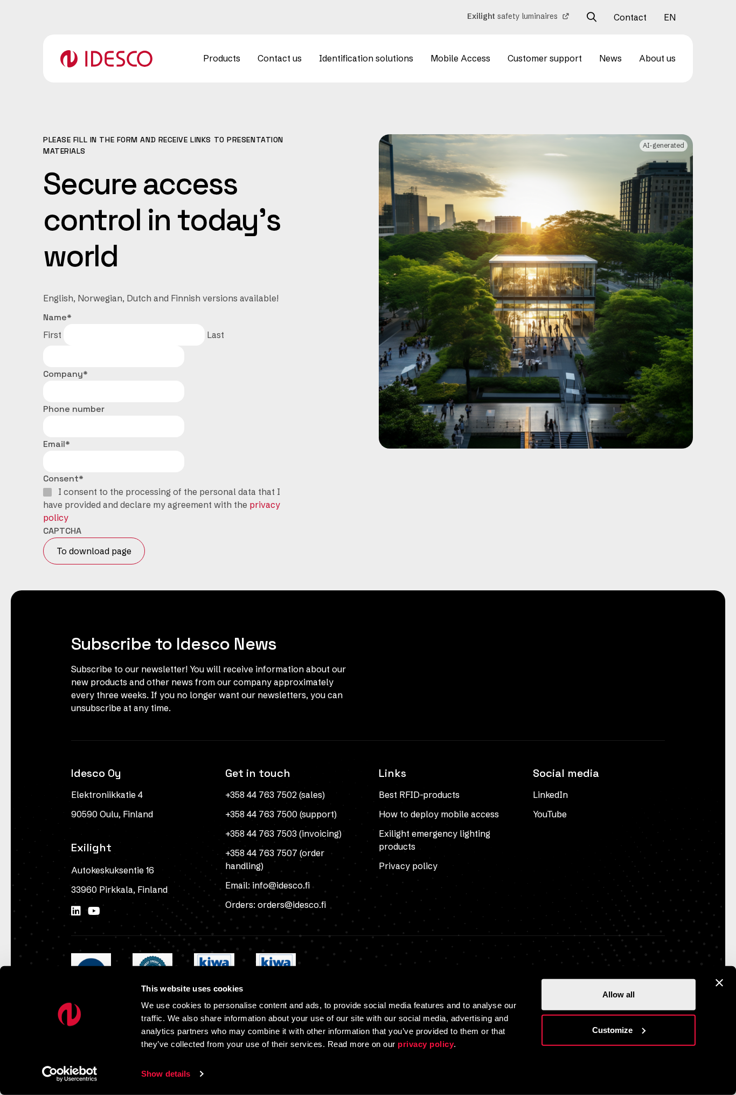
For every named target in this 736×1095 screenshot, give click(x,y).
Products (221, 58)
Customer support (545, 58)
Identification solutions (366, 58)
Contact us (280, 58)
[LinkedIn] (77, 911)
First (52, 334)
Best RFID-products (419, 794)
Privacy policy (408, 865)
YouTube (550, 814)
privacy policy (426, 1044)
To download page (94, 551)
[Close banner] (719, 983)
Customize (612, 1029)
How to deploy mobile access (439, 814)
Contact (630, 17)
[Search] (591, 17)
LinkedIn (550, 794)
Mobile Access (460, 58)
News (610, 58)
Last (215, 334)
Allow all (618, 994)
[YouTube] (94, 911)
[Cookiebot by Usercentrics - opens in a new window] (70, 1074)
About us (657, 58)
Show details (165, 1073)
